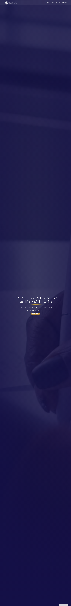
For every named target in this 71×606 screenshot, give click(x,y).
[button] (43, 3)
